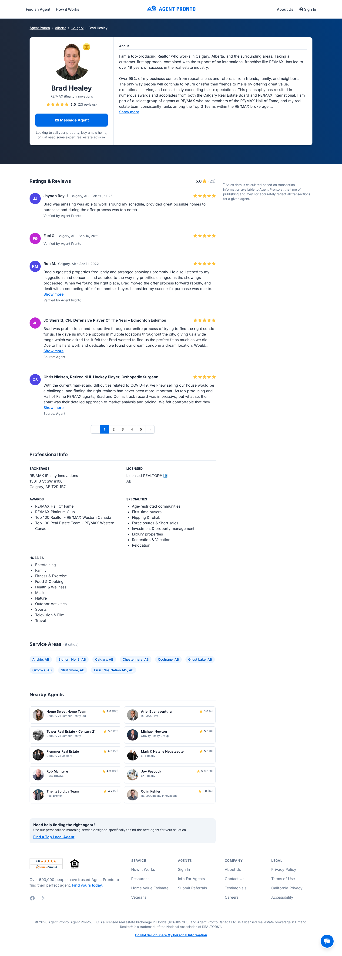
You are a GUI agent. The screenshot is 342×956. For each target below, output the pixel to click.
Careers (231, 897)
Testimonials (235, 888)
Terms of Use (283, 878)
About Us (285, 9)
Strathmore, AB (72, 670)
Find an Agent (38, 9)
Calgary (77, 28)
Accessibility (282, 897)
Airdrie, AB (40, 659)
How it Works (67, 9)
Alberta (60, 28)
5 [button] (141, 429)
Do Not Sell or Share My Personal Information (171, 935)
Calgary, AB (104, 659)
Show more (129, 112)
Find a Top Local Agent (53, 837)
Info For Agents (191, 878)
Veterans (138, 897)
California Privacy (286, 888)
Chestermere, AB (136, 659)
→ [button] (149, 429)
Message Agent (74, 120)
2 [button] (114, 429)
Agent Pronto (40, 28)
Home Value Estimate (149, 888)
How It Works (143, 869)
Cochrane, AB (168, 659)
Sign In (310, 9)
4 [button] (132, 429)
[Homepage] (171, 9)
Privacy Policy (283, 869)
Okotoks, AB (42, 670)
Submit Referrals (192, 888)
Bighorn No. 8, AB (72, 659)
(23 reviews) (87, 104)
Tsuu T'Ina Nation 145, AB (113, 670)
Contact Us (234, 878)
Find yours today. (87, 885)
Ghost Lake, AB (200, 659)
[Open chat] (327, 941)
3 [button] (123, 429)
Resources (140, 878)
